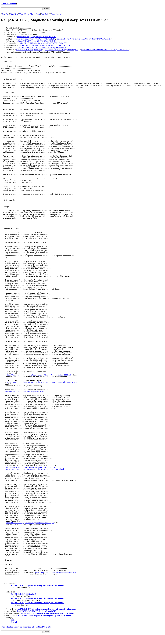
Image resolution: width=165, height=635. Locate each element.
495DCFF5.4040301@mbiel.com (29, 50)
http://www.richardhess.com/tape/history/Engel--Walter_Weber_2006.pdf (39, 375)
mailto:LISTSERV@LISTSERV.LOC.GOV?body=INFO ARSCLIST (84, 39)
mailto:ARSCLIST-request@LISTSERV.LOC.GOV (36, 41)
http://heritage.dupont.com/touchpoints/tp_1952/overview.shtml (34, 469)
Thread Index (56, 14)
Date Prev (5, 14)
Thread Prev (24, 14)
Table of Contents (9, 4)
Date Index (45, 14)
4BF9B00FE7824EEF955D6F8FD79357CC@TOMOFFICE (105, 50)
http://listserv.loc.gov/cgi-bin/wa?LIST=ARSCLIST (36, 37)
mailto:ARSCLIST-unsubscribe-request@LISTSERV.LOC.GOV (45, 45)
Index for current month (24, 627)
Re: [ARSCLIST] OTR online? (23, 594)
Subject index (7, 627)
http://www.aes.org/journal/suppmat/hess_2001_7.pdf (30, 523)
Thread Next (35, 14)
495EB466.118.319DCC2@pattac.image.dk (61, 50)
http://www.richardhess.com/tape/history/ (24, 392)
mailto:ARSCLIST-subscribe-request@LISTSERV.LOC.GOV (42, 43)
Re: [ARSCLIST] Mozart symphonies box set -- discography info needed (46, 609)
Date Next (14, 14)
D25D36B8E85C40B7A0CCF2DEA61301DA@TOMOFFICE (41, 48)
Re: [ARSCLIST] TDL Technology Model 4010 (36, 611)
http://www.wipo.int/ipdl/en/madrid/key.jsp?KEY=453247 (30, 467)
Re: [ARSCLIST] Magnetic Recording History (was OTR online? (37, 585)
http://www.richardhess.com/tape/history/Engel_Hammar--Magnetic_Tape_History (42, 382)
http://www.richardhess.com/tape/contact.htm (55, 572)
